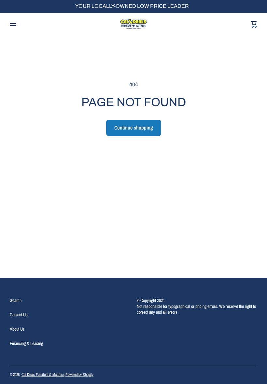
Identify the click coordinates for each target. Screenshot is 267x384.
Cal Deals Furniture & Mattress (42, 374)
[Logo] (133, 24)
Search (15, 300)
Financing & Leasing (26, 343)
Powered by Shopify (79, 374)
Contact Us (19, 315)
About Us (17, 329)
